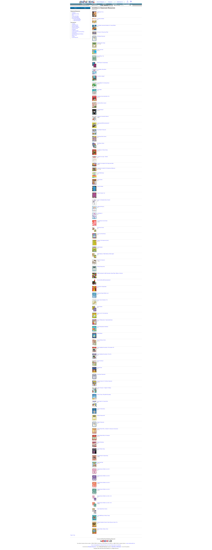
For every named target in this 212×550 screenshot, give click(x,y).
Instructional (74, 32)
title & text (106, 5)
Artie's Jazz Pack (100, 49)
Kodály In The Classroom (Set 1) (103, 240)
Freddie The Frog (75, 30)
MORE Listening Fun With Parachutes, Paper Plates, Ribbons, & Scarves (110, 273)
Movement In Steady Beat (101, 286)
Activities (73, 23)
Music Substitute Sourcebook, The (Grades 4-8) (105, 347)
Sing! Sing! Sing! (100, 462)
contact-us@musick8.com (130, 543)
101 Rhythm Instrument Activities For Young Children (106, 25)
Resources (110, 1)
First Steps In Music (100, 143)
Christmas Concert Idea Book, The (103, 96)
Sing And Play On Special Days (102, 455)
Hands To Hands (100, 186)
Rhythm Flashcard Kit (101, 415)
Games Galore (99, 179)
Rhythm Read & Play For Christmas (103, 435)
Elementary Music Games (101, 136)
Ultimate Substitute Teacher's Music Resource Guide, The (107, 522)
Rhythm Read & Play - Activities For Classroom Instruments (107, 428)
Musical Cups (99, 367)
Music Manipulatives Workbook (102, 326)
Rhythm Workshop (100, 442)
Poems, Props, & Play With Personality (104, 394)
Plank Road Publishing (76, 18)
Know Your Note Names (101, 233)
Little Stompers (100, 247)
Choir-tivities (99, 89)
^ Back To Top (72, 535)
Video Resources (75, 37)
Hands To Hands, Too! (101, 193)
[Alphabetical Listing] (84, 4)
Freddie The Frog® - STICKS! (102, 156)
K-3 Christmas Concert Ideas (102, 220)
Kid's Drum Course (100, 227)
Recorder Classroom (92, 546)
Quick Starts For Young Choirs (102, 401)
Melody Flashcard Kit (101, 266)
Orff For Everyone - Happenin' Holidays (104, 387)
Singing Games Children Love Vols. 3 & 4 (104, 502)
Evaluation (74, 29)
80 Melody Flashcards (101, 36)
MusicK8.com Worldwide (116, 546)
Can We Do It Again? (101, 76)
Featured (73, 12)
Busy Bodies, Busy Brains (101, 69)
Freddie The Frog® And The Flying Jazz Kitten (105, 163)
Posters (73, 36)
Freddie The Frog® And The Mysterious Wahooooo (106, 168)
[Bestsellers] (104, 4)
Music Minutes (99, 333)
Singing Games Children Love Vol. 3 (103, 482)
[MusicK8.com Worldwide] (126, 4)
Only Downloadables (77, 19)
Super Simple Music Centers (102, 508)
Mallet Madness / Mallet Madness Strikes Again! (105, 253)
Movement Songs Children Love (102, 293)
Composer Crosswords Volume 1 (103, 116)
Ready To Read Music (101, 408)
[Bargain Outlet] (114, 4)
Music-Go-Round (100, 360)
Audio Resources (75, 24)
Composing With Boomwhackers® (103, 123)
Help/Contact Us (120, 1)
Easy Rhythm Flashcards (101, 129)
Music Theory (74, 35)
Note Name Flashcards (101, 374)
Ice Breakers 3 (99, 213)
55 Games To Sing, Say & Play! (102, 32)
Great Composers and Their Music (78, 31)
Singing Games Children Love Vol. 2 (103, 475)
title (102, 5)
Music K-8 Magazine (100, 1)
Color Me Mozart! (100, 109)
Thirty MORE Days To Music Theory (103, 515)
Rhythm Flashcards (100, 422)
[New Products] (94, 4)
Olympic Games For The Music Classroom (104, 381)
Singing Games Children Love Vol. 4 (103, 489)
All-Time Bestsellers (75, 17)
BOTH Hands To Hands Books (102, 62)
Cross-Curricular (75, 28)
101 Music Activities (100, 18)
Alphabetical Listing (75, 13)
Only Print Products (77, 20)
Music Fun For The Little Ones (102, 313)
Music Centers (99, 306)
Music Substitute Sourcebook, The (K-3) (104, 354)
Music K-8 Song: (117, 5)
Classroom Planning (75, 27)
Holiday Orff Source (100, 206)
